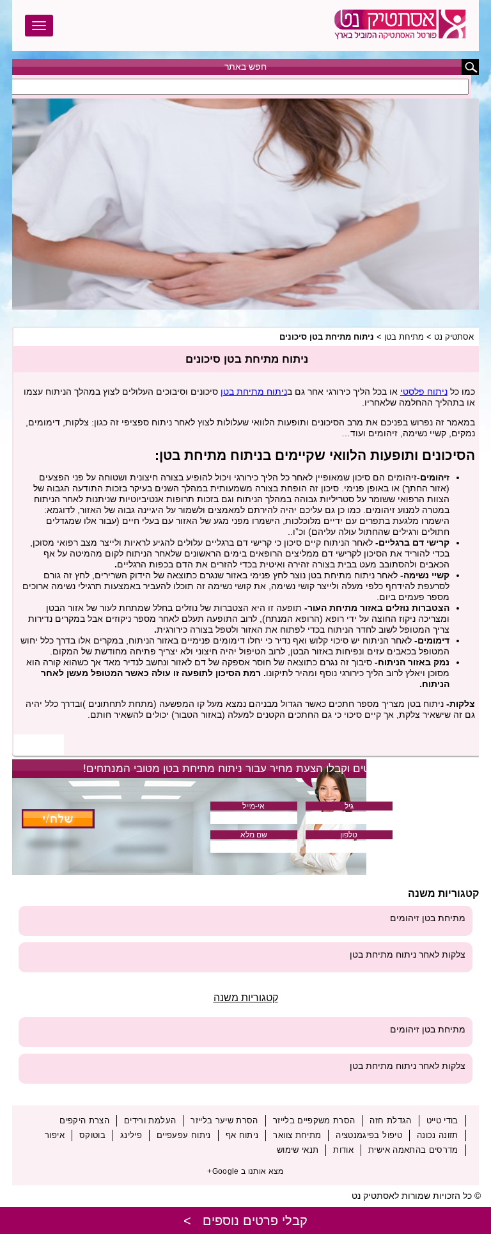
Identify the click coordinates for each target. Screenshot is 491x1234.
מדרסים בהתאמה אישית (413, 1150)
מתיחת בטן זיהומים (427, 918)
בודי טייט (442, 1120)
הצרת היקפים (84, 1120)
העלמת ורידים (150, 1120)
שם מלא (253, 834)
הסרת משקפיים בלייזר (314, 1120)
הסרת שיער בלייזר (224, 1120)
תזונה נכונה (437, 1135)
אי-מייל (253, 806)
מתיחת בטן (404, 337)
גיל (349, 806)
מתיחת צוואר (297, 1135)
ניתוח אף (242, 1135)
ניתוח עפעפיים (184, 1135)
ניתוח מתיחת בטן (254, 391)
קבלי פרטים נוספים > (245, 1221)
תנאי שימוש (298, 1150)
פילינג (131, 1135)
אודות (343, 1150)
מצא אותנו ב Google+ (245, 1171)
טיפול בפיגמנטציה (369, 1135)
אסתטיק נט (454, 337)
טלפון (348, 834)
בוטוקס (92, 1135)
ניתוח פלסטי (424, 391)
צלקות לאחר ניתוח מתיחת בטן (407, 954)
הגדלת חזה (390, 1120)
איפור (55, 1135)
